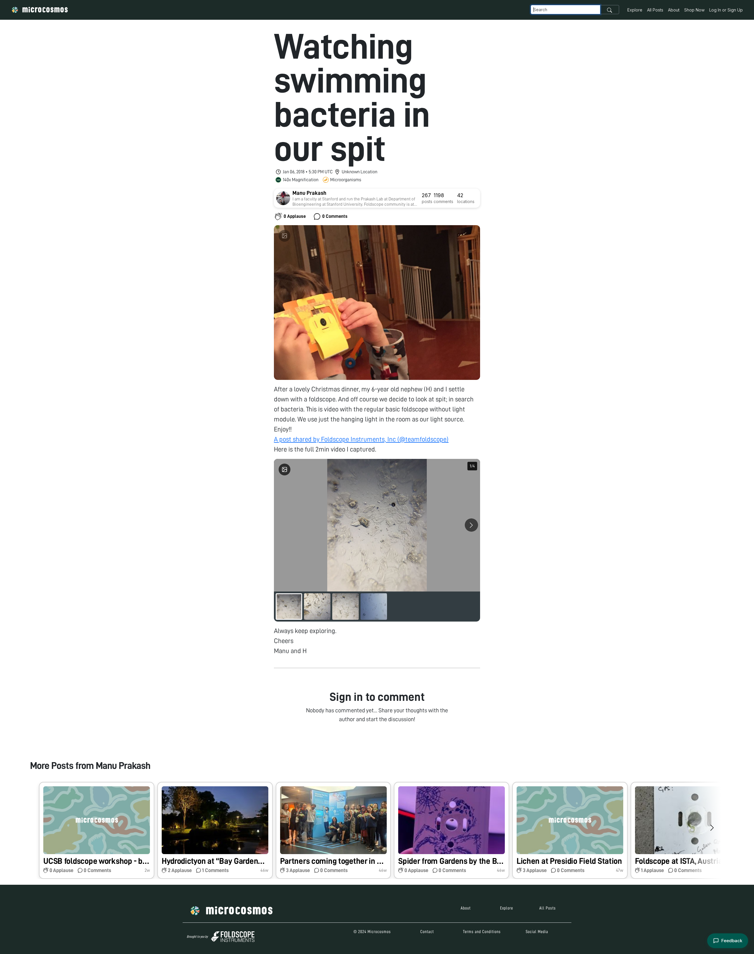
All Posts (655, 9)
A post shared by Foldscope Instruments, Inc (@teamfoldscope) (361, 439)
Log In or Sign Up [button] (726, 9)
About (673, 9)
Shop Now (694, 9)
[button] (96, 830)
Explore (634, 9)
